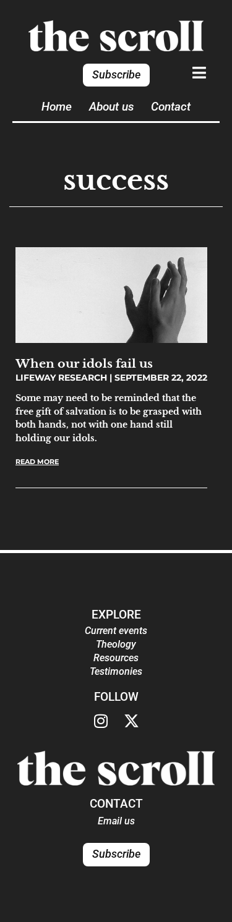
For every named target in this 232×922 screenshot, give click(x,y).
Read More (37, 461)
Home (56, 106)
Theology (116, 644)
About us (111, 106)
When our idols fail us (84, 363)
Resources (116, 658)
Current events (116, 631)
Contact (171, 106)
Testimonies (116, 671)
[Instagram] (100, 721)
